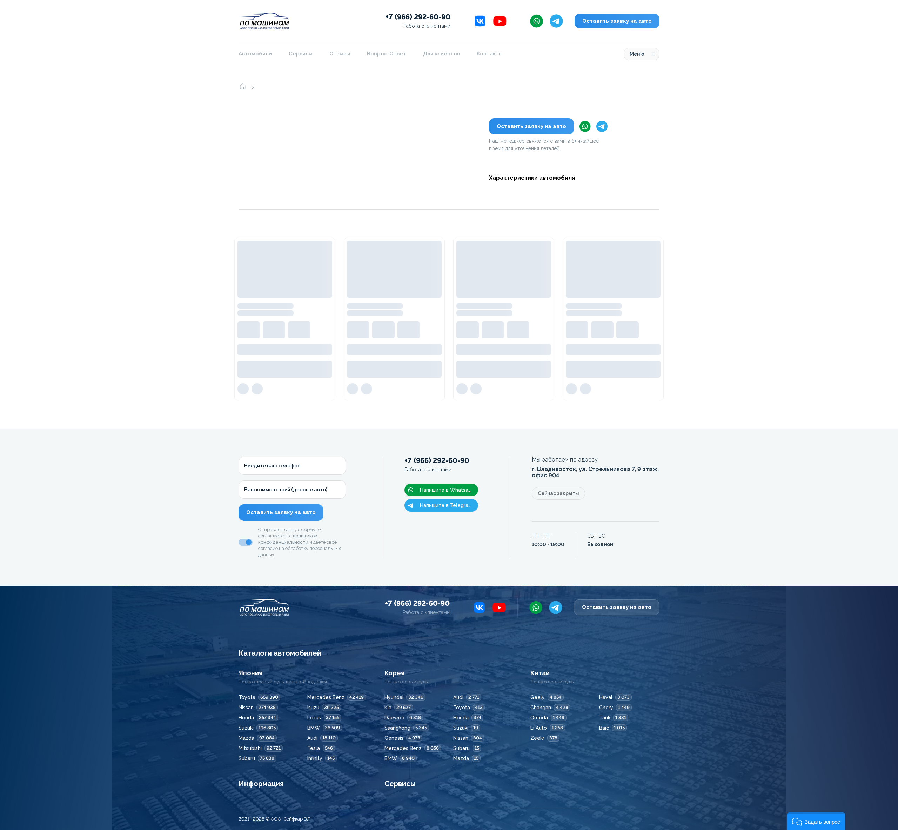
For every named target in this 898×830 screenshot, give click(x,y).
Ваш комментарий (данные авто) (285, 489)
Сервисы (301, 54)
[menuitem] (259, 53)
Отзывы (339, 54)
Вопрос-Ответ (386, 54)
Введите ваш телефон (272, 466)
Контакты (490, 54)
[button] (816, 821)
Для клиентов (441, 54)
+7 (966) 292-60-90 (418, 21)
